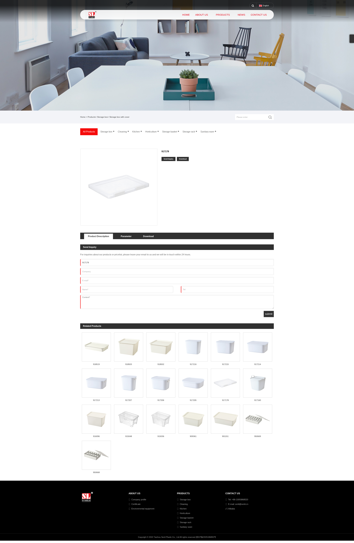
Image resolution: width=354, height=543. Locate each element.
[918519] (96, 346)
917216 (193, 364)
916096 (96, 436)
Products (91, 117)
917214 (257, 364)
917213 (96, 400)
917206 (161, 400)
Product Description (98, 236)
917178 (225, 400)
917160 (257, 400)
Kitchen (183, 508)
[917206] (161, 382)
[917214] (258, 346)
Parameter (126, 236)
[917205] (193, 382)
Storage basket (186, 518)
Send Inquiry (168, 159)
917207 (128, 400)
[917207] (128, 382)
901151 (225, 436)
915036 (161, 436)
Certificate (135, 504)
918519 (96, 364)
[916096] (96, 418)
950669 (257, 436)
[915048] (128, 418)
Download (183, 159)
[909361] (193, 418)
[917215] (225, 346)
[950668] (96, 454)
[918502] (161, 346)
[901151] (225, 418)
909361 (193, 436)
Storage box (102, 117)
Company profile (138, 499)
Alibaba (231, 508)
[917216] (193, 346)
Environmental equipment (142, 508)
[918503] (128, 346)
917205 (193, 400)
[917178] (225, 382)
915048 (128, 436)
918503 (128, 364)
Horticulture (185, 513)
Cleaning (184, 504)
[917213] (96, 382)
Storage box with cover (119, 117)
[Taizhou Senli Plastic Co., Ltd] (96, 14)
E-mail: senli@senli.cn (238, 504)
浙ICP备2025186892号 (206, 537)
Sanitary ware (186, 527)
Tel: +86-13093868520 (238, 499)
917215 (225, 364)
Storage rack (185, 522)
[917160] (258, 382)
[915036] (161, 418)
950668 (96, 472)
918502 (161, 364)
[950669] (258, 418)
